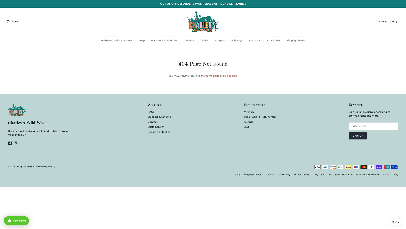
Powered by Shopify (45, 166)
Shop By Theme (296, 40)
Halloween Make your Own (116, 40)
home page (212, 75)
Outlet (204, 40)
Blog (246, 126)
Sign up (358, 136)
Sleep (141, 40)
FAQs (151, 111)
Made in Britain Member (367, 174)
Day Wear (189, 40)
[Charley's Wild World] (203, 22)
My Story (249, 111)
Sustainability (156, 126)
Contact (152, 121)
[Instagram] (15, 143)
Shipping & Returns (159, 116)
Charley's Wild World (25, 166)
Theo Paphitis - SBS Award (260, 116)
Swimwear (255, 40)
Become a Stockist (159, 131)
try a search (230, 75)
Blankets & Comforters (164, 40)
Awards (248, 121)
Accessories (273, 40)
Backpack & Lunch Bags (228, 40)
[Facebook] (10, 143)
